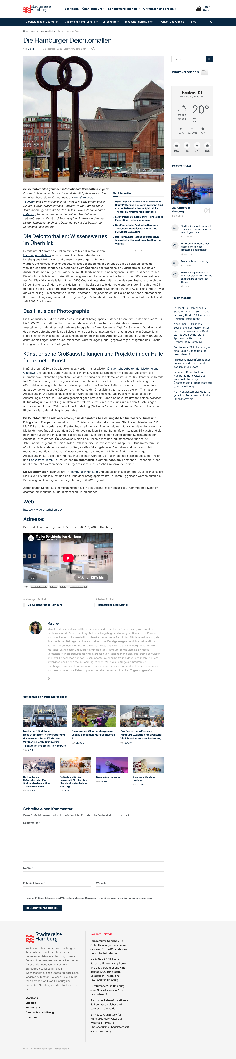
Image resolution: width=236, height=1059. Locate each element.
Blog (193, 21)
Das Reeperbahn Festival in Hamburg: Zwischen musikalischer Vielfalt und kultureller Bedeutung (137, 228)
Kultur (53, 586)
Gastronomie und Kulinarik (80, 21)
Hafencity (29, 214)
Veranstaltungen (78, 586)
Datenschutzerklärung (40, 1012)
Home (26, 31)
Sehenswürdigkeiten (122, 8)
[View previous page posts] (135, 251)
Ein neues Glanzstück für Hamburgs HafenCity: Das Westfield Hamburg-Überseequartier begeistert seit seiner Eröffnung (193, 379)
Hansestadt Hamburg (43, 459)
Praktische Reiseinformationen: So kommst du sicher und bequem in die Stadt (192, 363)
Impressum (33, 1007)
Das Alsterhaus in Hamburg (194, 261)
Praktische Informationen (138, 21)
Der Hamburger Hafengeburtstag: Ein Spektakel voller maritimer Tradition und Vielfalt (138, 240)
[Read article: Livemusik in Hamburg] (112, 765)
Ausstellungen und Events (69, 31)
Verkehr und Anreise (172, 21)
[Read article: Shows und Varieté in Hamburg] (148, 765)
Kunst (63, 586)
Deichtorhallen (39, 586)
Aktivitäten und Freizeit (159, 8)
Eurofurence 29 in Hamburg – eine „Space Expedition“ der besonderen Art (93, 735)
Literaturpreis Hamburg (180, 209)
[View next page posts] (141, 251)
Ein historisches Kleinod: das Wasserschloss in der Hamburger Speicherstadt (195, 246)
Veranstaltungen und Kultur (42, 21)
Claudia (31, 750)
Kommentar (31, 822)
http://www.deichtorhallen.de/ (42, 509)
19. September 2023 (52, 48)
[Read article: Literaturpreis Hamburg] (192, 189)
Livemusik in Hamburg (108, 777)
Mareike (32, 48)
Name (28, 868)
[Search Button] (211, 22)
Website (101, 883)
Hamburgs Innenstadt (84, 471)
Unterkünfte (109, 21)
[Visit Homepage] (37, 9)
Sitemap (31, 1002)
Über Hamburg (92, 8)
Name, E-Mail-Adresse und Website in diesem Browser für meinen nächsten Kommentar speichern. (89, 898)
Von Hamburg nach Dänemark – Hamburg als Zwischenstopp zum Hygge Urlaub (196, 229)
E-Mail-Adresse (34, 883)
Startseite (72, 8)
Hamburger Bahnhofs (37, 255)
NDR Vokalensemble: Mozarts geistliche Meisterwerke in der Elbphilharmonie (192, 395)
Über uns (31, 1017)
